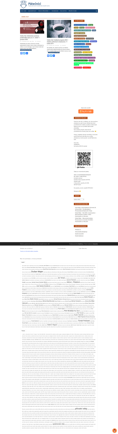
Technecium (55, 10)
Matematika (93, 41)
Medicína (88, 44)
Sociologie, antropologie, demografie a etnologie (84, 64)
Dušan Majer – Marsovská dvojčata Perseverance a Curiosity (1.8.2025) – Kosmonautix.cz (84, 220)
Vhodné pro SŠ (78, 67)
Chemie (76, 27)
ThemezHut (95, 243)
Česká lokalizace (79, 235)
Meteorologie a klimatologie (81, 46)
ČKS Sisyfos (63, 10)
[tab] (22, 262)
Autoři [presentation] (23, 262)
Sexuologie (91, 60)
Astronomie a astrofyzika (80, 25)
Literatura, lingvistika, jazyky (81, 41)
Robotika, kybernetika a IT (80, 60)
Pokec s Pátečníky (87, 52)
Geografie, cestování (79, 33)
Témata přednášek (43, 10)
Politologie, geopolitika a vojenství (83, 55)
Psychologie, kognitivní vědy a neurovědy (84, 57)
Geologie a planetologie (80, 36)
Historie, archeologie (79, 38)
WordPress (80, 243)
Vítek (58, 45)
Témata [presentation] (23, 330)
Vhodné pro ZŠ (86, 67)
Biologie (91, 25)
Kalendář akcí (32, 10)
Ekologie (82, 27)
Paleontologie (77, 52)
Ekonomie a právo (90, 27)
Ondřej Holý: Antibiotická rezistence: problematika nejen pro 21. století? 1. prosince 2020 (30, 37)
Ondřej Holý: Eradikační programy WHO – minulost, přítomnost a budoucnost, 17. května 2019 (58, 41)
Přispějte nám (72, 10)
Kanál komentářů (79, 233)
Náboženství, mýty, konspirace (82, 49)
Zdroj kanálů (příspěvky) (81, 231)
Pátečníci (34, 3)
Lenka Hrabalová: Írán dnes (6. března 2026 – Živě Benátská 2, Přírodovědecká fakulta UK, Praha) (85, 209)
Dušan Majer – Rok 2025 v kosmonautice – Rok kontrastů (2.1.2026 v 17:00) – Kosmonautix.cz (85, 214)
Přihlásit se (78, 229)
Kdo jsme (23, 10)
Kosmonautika (89, 38)
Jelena (32, 41)
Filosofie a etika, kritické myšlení (82, 30)
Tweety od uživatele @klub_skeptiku (29, 251)
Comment (39, 41)
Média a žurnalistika (79, 44)
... (53, 52)
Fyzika (94, 30)
